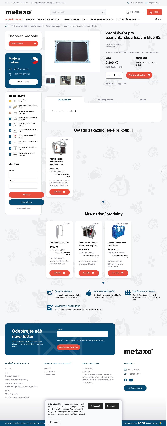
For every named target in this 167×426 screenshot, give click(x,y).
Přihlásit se (26, 195)
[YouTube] (130, 379)
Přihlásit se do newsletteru (68, 347)
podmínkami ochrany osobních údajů (91, 340)
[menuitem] (14, 19)
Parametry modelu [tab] (105, 100)
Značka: (110, 46)
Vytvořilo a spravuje (130, 423)
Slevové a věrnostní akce (13, 383)
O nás (7, 3)
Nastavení (54, 422)
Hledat (103, 12)
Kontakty (16, 3)
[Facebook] (125, 379)
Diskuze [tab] (143, 100)
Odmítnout (95, 406)
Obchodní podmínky (12, 394)
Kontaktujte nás (23, 82)
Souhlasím (111, 406)
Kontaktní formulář (135, 388)
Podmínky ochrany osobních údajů (17, 397)
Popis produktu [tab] (64, 100)
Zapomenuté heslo (23, 208)
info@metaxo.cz (21, 69)
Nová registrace (26, 202)
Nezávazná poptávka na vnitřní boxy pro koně (21, 387)
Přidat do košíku (136, 75)
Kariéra (25, 3)
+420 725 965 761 (22, 74)
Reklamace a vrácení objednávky (16, 380)
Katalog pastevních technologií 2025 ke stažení (47, 3)
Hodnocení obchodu (12, 376)
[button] (103, 201)
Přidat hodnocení (17, 44)
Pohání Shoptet (153, 423)
